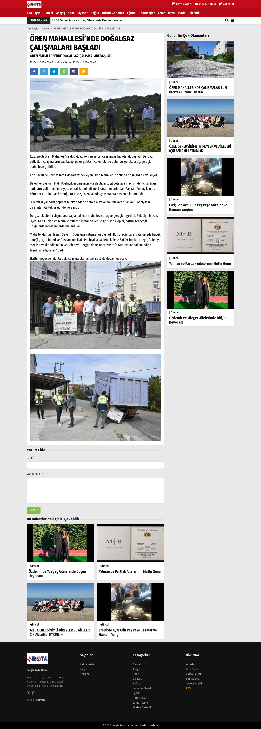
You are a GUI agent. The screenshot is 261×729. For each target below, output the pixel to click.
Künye (83, 669)
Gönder (34, 510)
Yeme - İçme (166, 13)
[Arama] (227, 20)
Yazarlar (228, 4)
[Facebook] (34, 71)
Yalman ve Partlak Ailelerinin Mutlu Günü (84, 20)
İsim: (31, 457)
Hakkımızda (87, 664)
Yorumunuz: (35, 474)
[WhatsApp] (64, 71)
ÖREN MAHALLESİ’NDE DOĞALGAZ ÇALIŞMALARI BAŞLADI (86, 28)
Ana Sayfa (34, 13)
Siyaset (82, 13)
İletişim (84, 674)
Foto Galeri (183, 4)
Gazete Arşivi (194, 683)
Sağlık (95, 13)
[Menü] (232, 21)
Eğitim (131, 13)
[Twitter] (44, 71)
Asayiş (60, 13)
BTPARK (41, 700)
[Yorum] (83, 71)
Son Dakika (192, 678)
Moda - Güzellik (189, 13)
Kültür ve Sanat (113, 13)
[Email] (74, 71)
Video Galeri (207, 4)
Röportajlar (147, 13)
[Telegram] (54, 71)
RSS (188, 688)
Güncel (48, 13)
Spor (71, 13)
